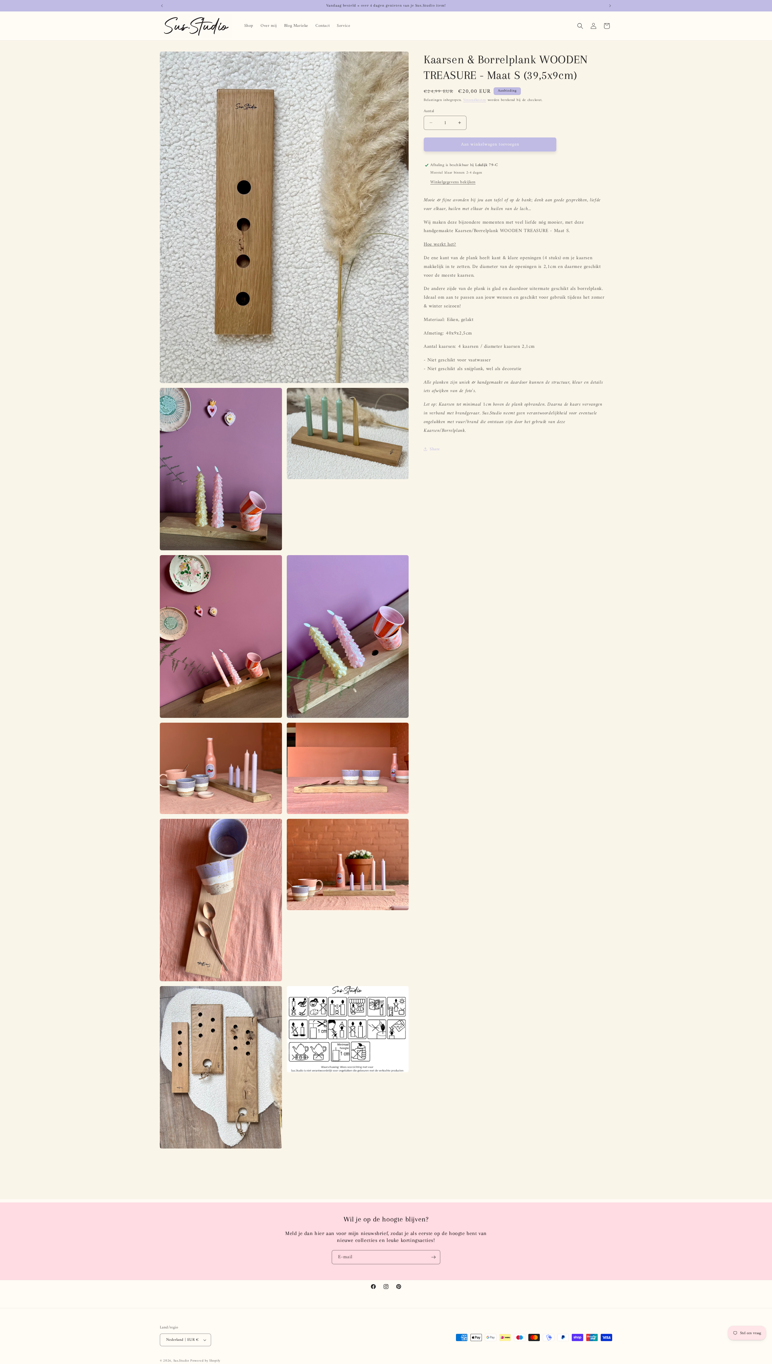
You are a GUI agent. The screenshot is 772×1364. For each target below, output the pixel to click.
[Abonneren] (433, 1257)
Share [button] (435, 449)
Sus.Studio (181, 1361)
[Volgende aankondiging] (610, 5)
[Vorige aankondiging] (162, 5)
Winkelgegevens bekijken (453, 182)
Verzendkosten (474, 100)
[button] (580, 26)
